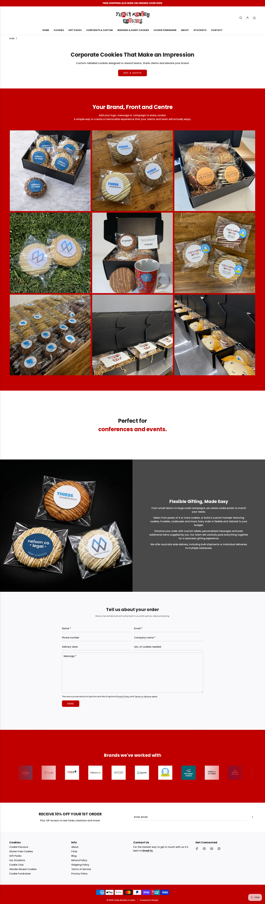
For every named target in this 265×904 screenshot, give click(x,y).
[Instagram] (204, 848)
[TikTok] (219, 848)
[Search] (240, 17)
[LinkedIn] (211, 848)
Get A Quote (132, 72)
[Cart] (254, 17)
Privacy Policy (123, 696)
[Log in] (247, 17)
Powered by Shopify (149, 900)
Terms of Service (142, 696)
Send (70, 703)
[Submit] (252, 817)
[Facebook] (197, 848)
